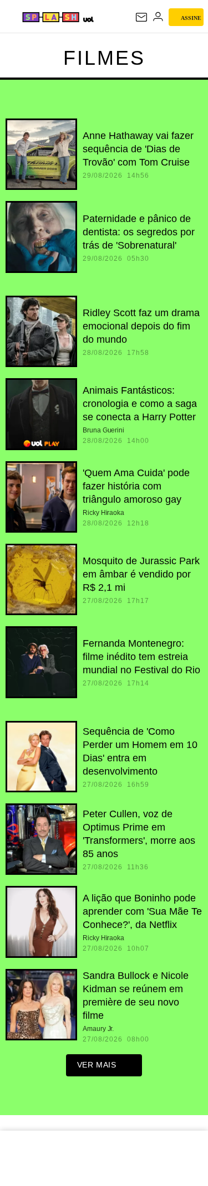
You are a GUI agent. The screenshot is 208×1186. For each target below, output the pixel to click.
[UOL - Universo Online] (88, 19)
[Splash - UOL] (50, 17)
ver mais (96, 1064)
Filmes (104, 58)
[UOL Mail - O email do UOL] (141, 17)
